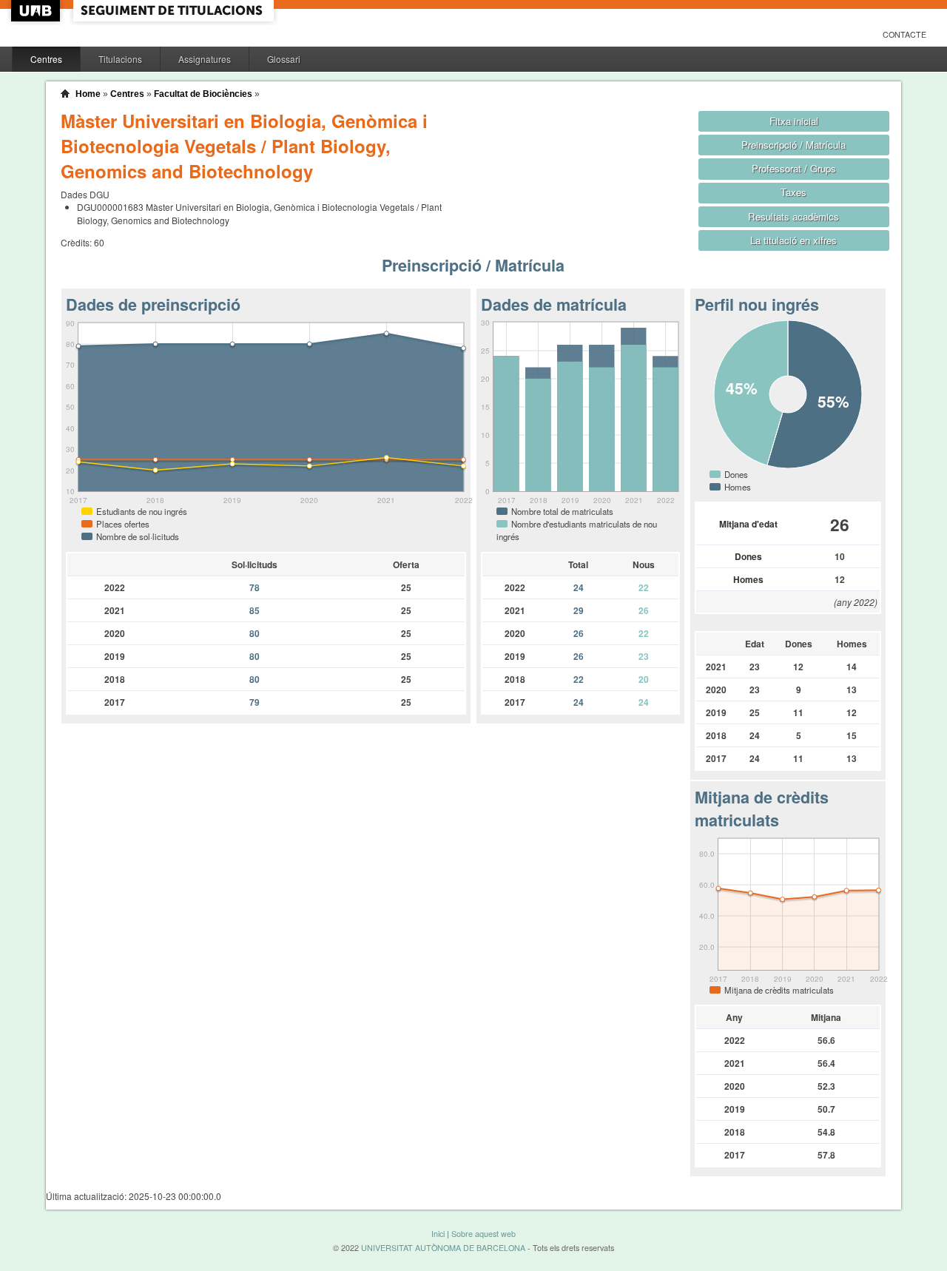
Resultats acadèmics (793, 216)
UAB (37, 10)
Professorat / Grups (794, 168)
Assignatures (204, 59)
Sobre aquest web (483, 1233)
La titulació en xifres (793, 240)
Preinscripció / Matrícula (793, 145)
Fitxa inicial (793, 121)
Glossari (283, 59)
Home (88, 94)
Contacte (904, 34)
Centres (46, 59)
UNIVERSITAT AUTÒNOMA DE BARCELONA (443, 1247)
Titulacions (120, 59)
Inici (438, 1233)
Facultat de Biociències (203, 94)
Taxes (793, 192)
